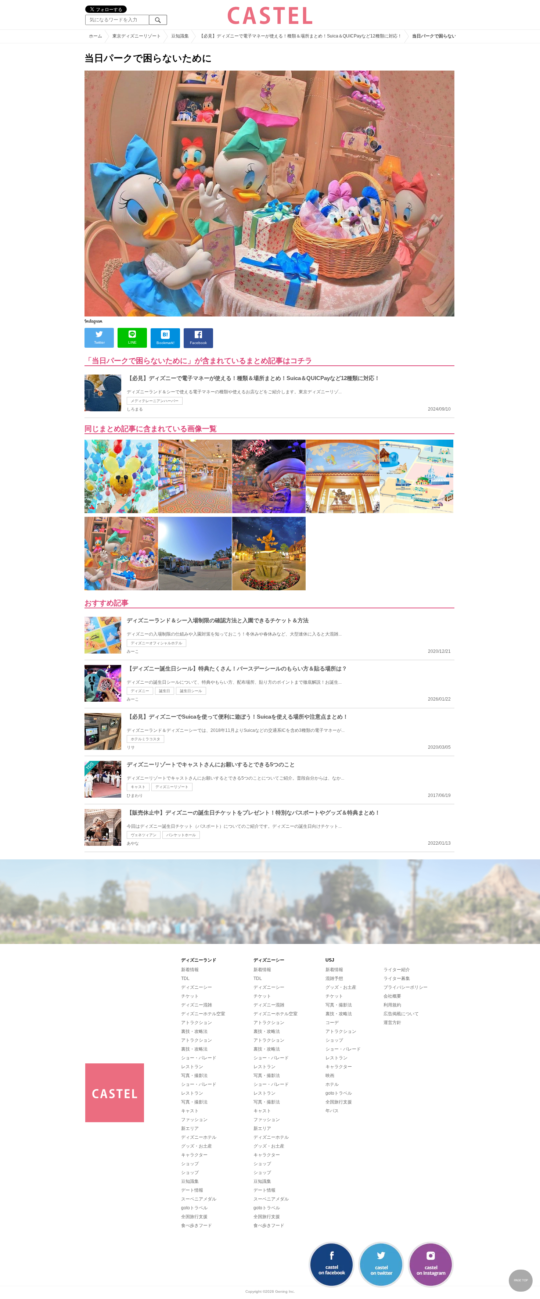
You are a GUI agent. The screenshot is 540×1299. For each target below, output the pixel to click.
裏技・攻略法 (194, 1031)
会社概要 (392, 996)
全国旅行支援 (194, 1216)
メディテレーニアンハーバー (155, 401)
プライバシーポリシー (406, 987)
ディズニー (140, 691)
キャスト (138, 787)
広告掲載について (401, 1013)
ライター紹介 (397, 969)
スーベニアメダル (198, 1199)
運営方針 (392, 1022)
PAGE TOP (521, 1280)
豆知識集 (190, 1181)
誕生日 (164, 691)
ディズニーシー (196, 987)
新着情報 (190, 969)
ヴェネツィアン (143, 835)
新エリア (190, 1128)
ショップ (190, 1163)
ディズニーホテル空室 (203, 1013)
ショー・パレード (198, 1057)
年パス (332, 1110)
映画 (329, 1075)
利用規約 (392, 1005)
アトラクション (196, 1022)
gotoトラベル (194, 1207)
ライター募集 (397, 978)
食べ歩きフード (196, 1225)
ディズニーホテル (198, 1137)
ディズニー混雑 (196, 1005)
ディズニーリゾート (171, 787)
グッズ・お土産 (196, 1146)
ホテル (332, 1084)
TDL (185, 978)
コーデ (332, 1022)
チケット (190, 996)
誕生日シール (191, 691)
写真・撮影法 (194, 1075)
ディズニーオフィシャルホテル (156, 643)
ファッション (194, 1119)
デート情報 (192, 1190)
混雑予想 (334, 978)
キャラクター (194, 1154)
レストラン (192, 1066)
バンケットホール (181, 835)
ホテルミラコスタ (145, 739)
